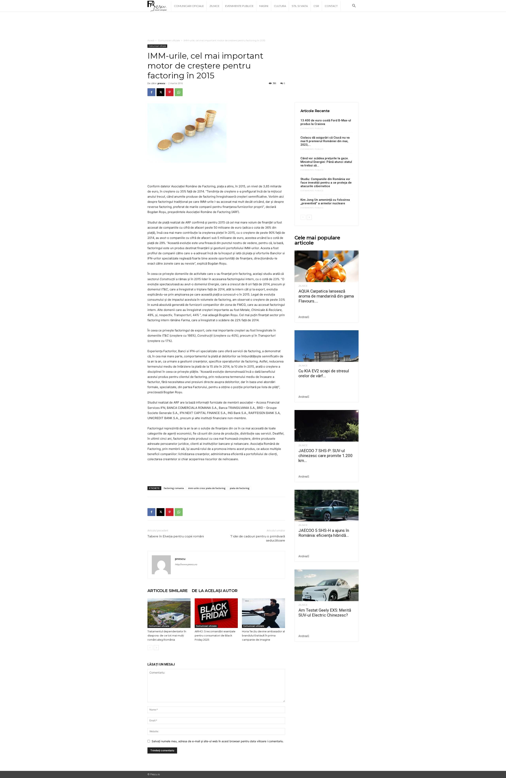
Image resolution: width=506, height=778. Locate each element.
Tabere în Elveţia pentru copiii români (175, 536)
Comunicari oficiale (189, 6)
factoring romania (174, 488)
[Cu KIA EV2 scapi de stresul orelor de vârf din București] (327, 346)
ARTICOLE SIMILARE (167, 590)
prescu (161, 83)
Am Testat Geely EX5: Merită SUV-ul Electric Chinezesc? (324, 613)
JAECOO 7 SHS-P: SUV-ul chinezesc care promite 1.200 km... (325, 455)
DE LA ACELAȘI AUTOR (215, 590)
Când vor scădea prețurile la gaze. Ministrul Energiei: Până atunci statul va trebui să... (326, 162)
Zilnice (214, 6)
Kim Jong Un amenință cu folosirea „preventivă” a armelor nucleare (325, 201)
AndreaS (303, 317)
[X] (160, 92)
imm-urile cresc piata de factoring (207, 488)
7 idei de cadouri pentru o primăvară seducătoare (257, 538)
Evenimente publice (239, 6)
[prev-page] (149, 647)
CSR (316, 6)
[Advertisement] (253, 25)
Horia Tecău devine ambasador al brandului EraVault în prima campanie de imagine (263, 635)
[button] (354, 6)
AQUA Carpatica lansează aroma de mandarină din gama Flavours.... (326, 296)
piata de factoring (239, 488)
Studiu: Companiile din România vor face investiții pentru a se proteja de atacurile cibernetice (326, 182)
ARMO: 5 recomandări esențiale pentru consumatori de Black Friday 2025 (215, 635)
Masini (263, 6)
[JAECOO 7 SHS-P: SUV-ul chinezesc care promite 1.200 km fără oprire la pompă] (327, 426)
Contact (331, 6)
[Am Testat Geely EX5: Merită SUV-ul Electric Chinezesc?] (327, 585)
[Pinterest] (170, 92)
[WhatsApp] (179, 92)
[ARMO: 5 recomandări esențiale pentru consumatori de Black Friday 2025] (216, 613)
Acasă (150, 40)
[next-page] (156, 647)
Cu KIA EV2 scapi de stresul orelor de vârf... (323, 373)
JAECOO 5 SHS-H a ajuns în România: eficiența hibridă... (323, 533)
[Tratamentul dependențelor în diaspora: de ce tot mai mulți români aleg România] (169, 613)
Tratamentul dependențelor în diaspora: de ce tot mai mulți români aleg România (166, 635)
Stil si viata (300, 6)
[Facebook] (151, 92)
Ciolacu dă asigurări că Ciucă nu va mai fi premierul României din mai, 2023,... (325, 141)
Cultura (280, 6)
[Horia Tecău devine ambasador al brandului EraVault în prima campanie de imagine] (263, 613)
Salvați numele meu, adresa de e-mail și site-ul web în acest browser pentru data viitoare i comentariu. (218, 741)
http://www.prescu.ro (186, 564)
